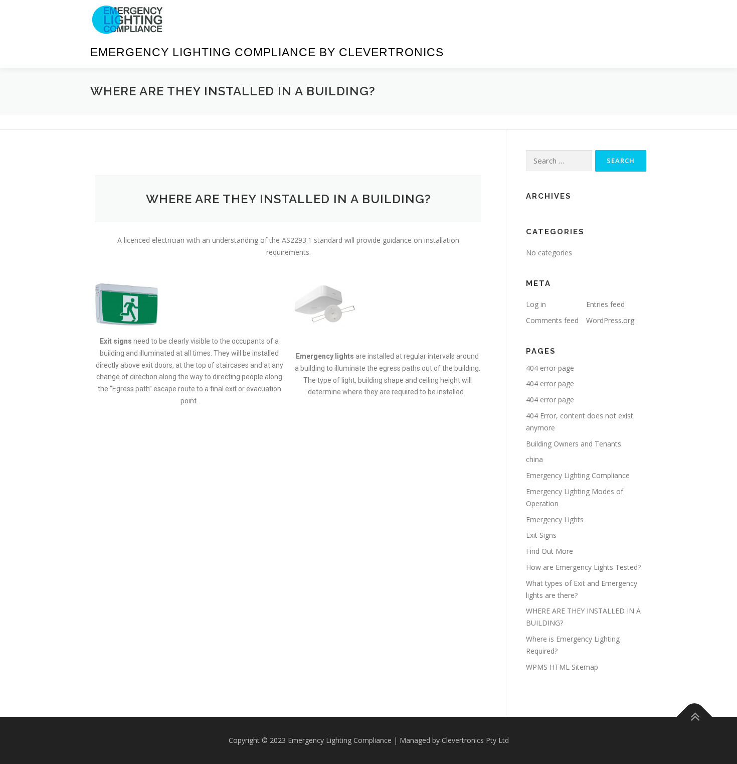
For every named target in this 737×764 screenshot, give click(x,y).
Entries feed (605, 304)
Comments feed (552, 320)
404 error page (550, 368)
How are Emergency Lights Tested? (583, 567)
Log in (536, 304)
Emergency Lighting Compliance (578, 475)
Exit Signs (541, 535)
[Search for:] (559, 161)
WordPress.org (610, 320)
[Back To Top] (694, 717)
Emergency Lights (555, 519)
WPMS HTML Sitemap (562, 667)
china (534, 459)
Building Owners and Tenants (573, 443)
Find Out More (549, 551)
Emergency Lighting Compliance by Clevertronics (267, 52)
